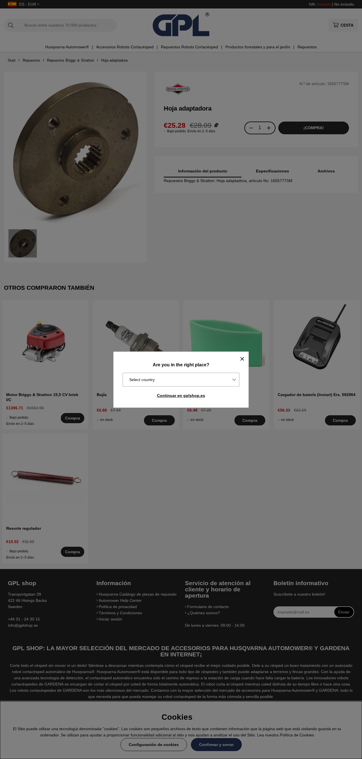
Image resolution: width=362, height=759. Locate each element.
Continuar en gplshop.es (181, 395)
